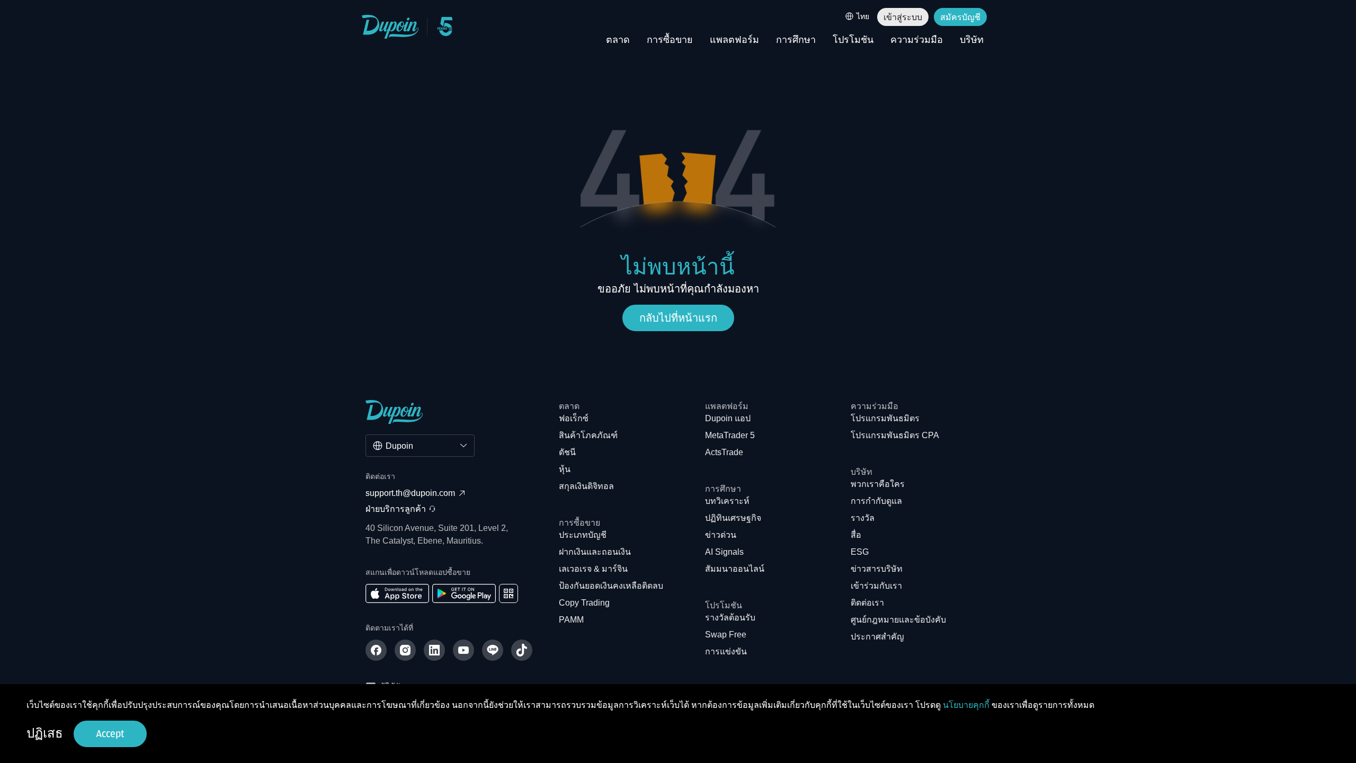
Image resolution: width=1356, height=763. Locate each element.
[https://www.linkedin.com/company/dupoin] (434, 650)
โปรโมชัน (853, 40)
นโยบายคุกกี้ (966, 704)
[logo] (391, 27)
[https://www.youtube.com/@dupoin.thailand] (463, 650)
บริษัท (972, 40)
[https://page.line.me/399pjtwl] (492, 650)
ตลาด (618, 40)
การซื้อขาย (670, 40)
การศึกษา (796, 40)
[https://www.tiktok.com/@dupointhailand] (521, 650)
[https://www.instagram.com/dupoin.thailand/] (405, 650)
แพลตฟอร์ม (734, 40)
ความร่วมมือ (916, 40)
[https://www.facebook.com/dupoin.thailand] (376, 650)
